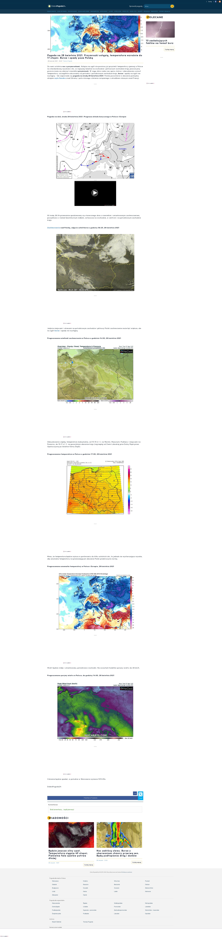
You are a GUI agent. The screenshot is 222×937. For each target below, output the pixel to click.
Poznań (147, 881)
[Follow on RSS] (220, 2)
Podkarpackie (56, 910)
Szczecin (116, 888)
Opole (85, 895)
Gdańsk (54, 884)
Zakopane (55, 895)
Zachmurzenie (53, 228)
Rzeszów (85, 884)
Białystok (117, 884)
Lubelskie (148, 906)
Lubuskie (116, 913)
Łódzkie (85, 906)
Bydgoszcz (55, 888)
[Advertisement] (95, 98)
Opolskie (147, 913)
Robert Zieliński (56, 922)
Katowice (148, 891)
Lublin (116, 891)
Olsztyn (147, 884)
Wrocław (117, 881)
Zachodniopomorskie (120, 910)
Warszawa (55, 881)
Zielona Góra (149, 888)
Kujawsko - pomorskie (89, 910)
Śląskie (85, 903)
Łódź (53, 891)
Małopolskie (149, 903)
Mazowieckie (56, 903)
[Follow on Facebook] (216, 2)
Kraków (85, 881)
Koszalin (85, 888)
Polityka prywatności (127, 872)
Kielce (85, 891)
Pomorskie (117, 906)
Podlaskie (86, 913)
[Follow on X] (218, 2)
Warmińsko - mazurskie (152, 910)
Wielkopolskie (118, 903)
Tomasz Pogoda (88, 922)
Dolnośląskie (56, 906)
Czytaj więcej (88, 865)
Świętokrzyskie (56, 913)
